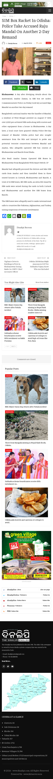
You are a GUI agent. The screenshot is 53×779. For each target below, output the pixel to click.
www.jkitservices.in (33, 774)
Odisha (48, 43)
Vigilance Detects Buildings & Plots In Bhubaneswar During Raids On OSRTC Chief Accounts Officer (13, 266)
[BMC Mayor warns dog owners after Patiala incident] (14, 295)
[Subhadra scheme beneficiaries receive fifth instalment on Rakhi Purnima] (14, 323)
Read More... (6, 661)
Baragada (32, 289)
